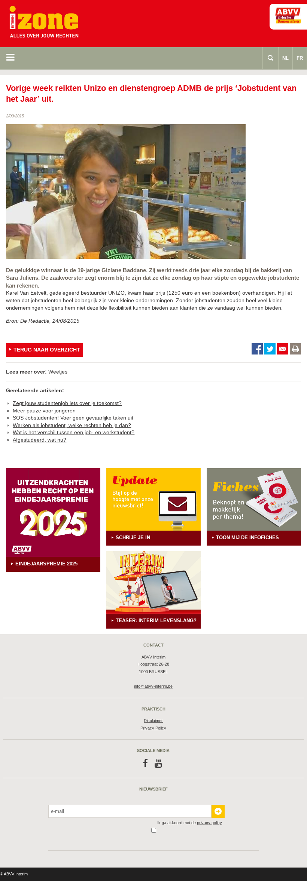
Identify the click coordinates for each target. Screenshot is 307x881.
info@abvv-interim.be (153, 686)
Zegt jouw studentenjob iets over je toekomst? (67, 403)
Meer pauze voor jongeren (44, 411)
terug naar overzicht (46, 350)
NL (285, 58)
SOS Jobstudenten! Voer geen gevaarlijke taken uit (73, 418)
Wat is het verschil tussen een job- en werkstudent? (73, 432)
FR (300, 58)
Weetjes (57, 372)
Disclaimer (153, 720)
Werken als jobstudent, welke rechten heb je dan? (72, 425)
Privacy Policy (153, 728)
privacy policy (209, 822)
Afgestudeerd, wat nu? (39, 440)
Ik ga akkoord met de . (190, 822)
